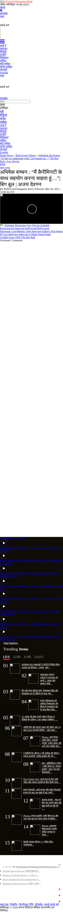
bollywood (31, 228)
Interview (13, 234)
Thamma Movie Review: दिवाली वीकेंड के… (21, 871)
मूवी (2, 111)
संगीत (3, 118)
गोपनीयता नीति (26, 904)
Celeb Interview (33, 231)
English (4, 152)
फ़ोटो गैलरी (7, 901)
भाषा (2, 16)
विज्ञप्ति (13, 904)
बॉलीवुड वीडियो (9, 895)
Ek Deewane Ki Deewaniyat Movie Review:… (37, 867)
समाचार (3, 128)
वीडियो (3, 115)
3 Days (39, 656)
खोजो (2, 7)
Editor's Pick (49, 231)
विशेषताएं (4, 137)
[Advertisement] (31, 388)
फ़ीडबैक (4, 13)
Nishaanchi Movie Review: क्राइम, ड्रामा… (22, 883)
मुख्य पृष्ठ (4, 904)
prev (2, 167)
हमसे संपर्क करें (52, 904)
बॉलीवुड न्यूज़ (8, 889)
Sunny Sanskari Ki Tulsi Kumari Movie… (21, 879)
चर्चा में (3, 125)
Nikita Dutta (37, 234)
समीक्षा (3, 122)
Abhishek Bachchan (15, 225)
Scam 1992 (14, 237)
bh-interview (18, 228)
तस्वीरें (3, 134)
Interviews (24, 234)
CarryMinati (17, 231)
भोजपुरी (3, 149)
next (7, 167)
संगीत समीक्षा (6, 146)
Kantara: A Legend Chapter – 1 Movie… (21, 875)
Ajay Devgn (32, 225)
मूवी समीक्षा (5, 143)
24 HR (27, 656)
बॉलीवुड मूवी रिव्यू (9, 864)
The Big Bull (28, 237)
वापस (2, 164)
